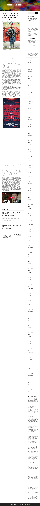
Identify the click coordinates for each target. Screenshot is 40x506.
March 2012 (30, 368)
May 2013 (29, 343)
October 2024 (30, 99)
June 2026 (29, 64)
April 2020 (29, 195)
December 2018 (30, 224)
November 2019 (30, 204)
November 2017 (30, 247)
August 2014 (30, 316)
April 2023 (29, 131)
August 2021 (30, 167)
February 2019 (30, 220)
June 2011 (29, 384)
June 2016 (29, 277)
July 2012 (29, 361)
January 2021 (30, 179)
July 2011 (29, 382)
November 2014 (30, 311)
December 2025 (30, 74)
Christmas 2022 (7, 205)
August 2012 (30, 359)
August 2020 (30, 188)
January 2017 (30, 265)
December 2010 (30, 393)
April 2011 (29, 387)
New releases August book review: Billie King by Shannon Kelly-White (33, 452)
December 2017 (30, 245)
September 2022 (30, 144)
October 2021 (30, 163)
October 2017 (30, 249)
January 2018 (30, 243)
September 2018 (30, 229)
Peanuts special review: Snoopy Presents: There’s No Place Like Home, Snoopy (32, 34)
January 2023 (30, 137)
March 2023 (30, 133)
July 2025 (29, 83)
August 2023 (30, 124)
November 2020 (30, 183)
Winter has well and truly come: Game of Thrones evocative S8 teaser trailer (10, 219)
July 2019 (29, 211)
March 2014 (30, 325)
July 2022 (29, 147)
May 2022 (29, 151)
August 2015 (30, 295)
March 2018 (30, 240)
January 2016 (30, 286)
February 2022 (30, 156)
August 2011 (30, 380)
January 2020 (30, 201)
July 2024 (29, 105)
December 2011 (30, 373)
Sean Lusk (29, 44)
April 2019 (29, 217)
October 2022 (30, 142)
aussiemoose (13, 21)
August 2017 (30, 252)
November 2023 (30, 119)
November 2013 (30, 332)
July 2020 (29, 190)
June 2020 (29, 192)
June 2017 (29, 256)
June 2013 (29, 341)
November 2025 (30, 76)
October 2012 (30, 355)
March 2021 (30, 176)
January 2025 (30, 94)
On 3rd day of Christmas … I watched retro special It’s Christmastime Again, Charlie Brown (7, 236)
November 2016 (30, 268)
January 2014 (30, 329)
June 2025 (29, 85)
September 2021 (30, 165)
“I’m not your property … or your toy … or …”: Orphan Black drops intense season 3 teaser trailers (11, 213)
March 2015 (29, 304)
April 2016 (29, 281)
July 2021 (29, 169)
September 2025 (30, 80)
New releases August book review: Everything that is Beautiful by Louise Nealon (33, 19)
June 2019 (29, 213)
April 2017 (29, 259)
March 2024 (30, 112)
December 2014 (30, 309)
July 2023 (29, 126)
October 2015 (30, 291)
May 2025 (29, 87)
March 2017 (29, 261)
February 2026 (30, 71)
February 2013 (30, 348)
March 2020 (30, 197)
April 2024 (29, 110)
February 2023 (30, 135)
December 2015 (30, 288)
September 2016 (30, 272)
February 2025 (30, 92)
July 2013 (29, 339)
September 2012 (30, 357)
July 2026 (29, 62)
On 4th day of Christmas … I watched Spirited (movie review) (18, 235)
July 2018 (29, 233)
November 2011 (30, 375)
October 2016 (30, 270)
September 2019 (30, 208)
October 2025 (30, 78)
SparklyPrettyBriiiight (11, 5)
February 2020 (30, 199)
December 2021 (30, 160)
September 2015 (30, 293)
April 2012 (29, 366)
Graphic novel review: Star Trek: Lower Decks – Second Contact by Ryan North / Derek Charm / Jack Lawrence (33, 30)
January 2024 (30, 115)
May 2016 (29, 279)
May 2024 (29, 108)
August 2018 (30, 231)
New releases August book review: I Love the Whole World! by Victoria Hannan (33, 25)
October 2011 (30, 377)
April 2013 (29, 345)
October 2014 (30, 313)
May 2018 (29, 236)
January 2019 (30, 222)
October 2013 (30, 334)
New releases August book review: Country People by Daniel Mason (33, 493)
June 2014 (29, 320)
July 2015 (29, 297)
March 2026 (30, 69)
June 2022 (29, 149)
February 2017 (30, 263)
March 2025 (30, 90)
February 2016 (30, 284)
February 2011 (30, 389)
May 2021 (29, 172)
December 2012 (30, 352)
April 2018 (29, 238)
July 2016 (29, 275)
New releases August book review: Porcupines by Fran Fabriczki (33, 475)
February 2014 (30, 327)
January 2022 (30, 158)
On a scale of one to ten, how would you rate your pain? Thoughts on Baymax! (33, 54)
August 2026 (30, 60)
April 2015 (29, 302)
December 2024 (30, 96)
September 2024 (30, 101)
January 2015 (30, 307)
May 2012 (29, 364)
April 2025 (29, 89)
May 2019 (29, 215)
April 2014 (29, 323)
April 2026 (29, 67)
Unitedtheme (28, 504)
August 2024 (30, 103)
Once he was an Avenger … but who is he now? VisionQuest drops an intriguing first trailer (32, 463)
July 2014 (29, 318)
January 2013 (30, 350)
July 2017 (29, 254)
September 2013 (30, 336)
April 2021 (29, 174)
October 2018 (30, 227)
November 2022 (30, 140)
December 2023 (30, 117)
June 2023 (29, 128)
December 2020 (30, 181)
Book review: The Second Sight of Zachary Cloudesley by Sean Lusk (33, 41)
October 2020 (30, 185)
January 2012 (30, 371)
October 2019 (30, 206)
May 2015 (29, 300)
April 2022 (29, 153)
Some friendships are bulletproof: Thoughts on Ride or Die (33, 22)
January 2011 (30, 391)
